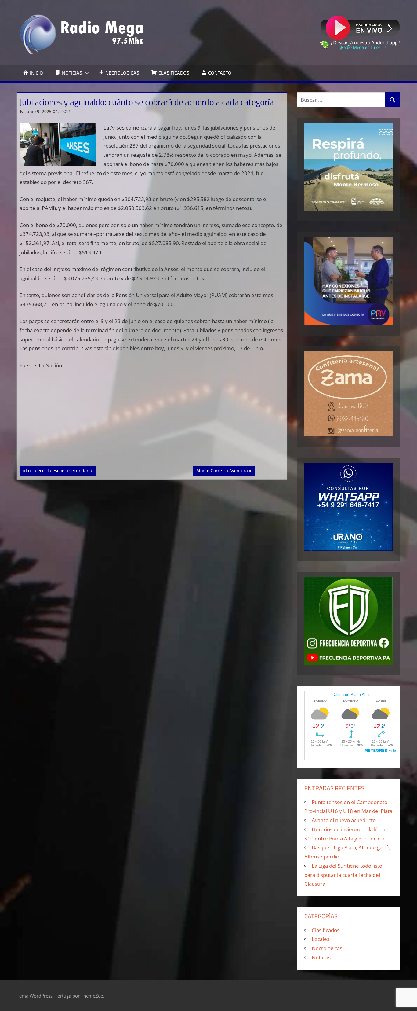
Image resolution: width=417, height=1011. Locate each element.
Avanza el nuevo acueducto (344, 820)
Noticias (321, 957)
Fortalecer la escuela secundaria (59, 470)
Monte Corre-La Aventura (222, 470)
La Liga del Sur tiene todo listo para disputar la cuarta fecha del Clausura (343, 875)
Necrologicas (327, 948)
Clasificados (325, 930)
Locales (320, 939)
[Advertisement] (152, 420)
